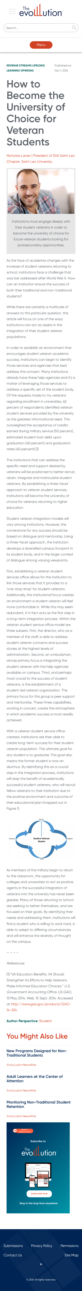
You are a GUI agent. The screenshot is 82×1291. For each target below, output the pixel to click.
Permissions (70, 1246)
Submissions (13, 1246)
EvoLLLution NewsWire (21, 1064)
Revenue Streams (19, 65)
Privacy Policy (41, 1246)
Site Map (72, 1255)
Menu (41, 45)
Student (45, 1021)
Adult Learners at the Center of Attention (35, 1078)
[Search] (74, 28)
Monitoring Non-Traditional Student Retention (39, 1104)
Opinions (27, 70)
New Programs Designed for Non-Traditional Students (37, 1053)
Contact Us (12, 1255)
